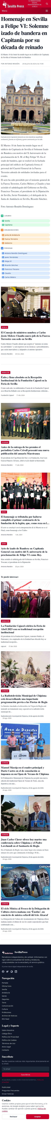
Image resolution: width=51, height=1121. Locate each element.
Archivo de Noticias (9, 1016)
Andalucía (6, 993)
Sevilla (4, 989)
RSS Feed (5, 1019)
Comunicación (7, 1006)
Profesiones (6, 1012)
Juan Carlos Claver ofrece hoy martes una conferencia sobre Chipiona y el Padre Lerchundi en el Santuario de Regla (24, 842)
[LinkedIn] (16, 971)
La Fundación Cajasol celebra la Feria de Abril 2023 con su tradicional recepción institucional (23, 629)
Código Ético (7, 1033)
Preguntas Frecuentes (10, 1090)
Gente (4, 996)
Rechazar (13, 1116)
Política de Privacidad (10, 1037)
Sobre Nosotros (8, 1030)
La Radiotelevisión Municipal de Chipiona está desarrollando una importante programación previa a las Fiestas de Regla (24, 699)
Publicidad (6, 1087)
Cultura (5, 1009)
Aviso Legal (6, 1047)
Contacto (5, 1050)
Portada (5, 983)
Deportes (5, 999)
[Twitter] (7, 971)
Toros (4, 1002)
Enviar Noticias (8, 1094)
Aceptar (37, 1116)
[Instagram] (11, 971)
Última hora (6, 986)
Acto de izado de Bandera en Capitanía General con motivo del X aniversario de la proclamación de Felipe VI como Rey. (24, 551)
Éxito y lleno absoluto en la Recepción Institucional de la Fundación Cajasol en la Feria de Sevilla (24, 380)
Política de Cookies (9, 1040)
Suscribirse (25, 1075)
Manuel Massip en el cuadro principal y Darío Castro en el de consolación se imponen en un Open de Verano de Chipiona (25, 771)
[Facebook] (3, 971)
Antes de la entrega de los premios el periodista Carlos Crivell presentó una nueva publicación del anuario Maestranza (25, 450)
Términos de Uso (8, 1043)
